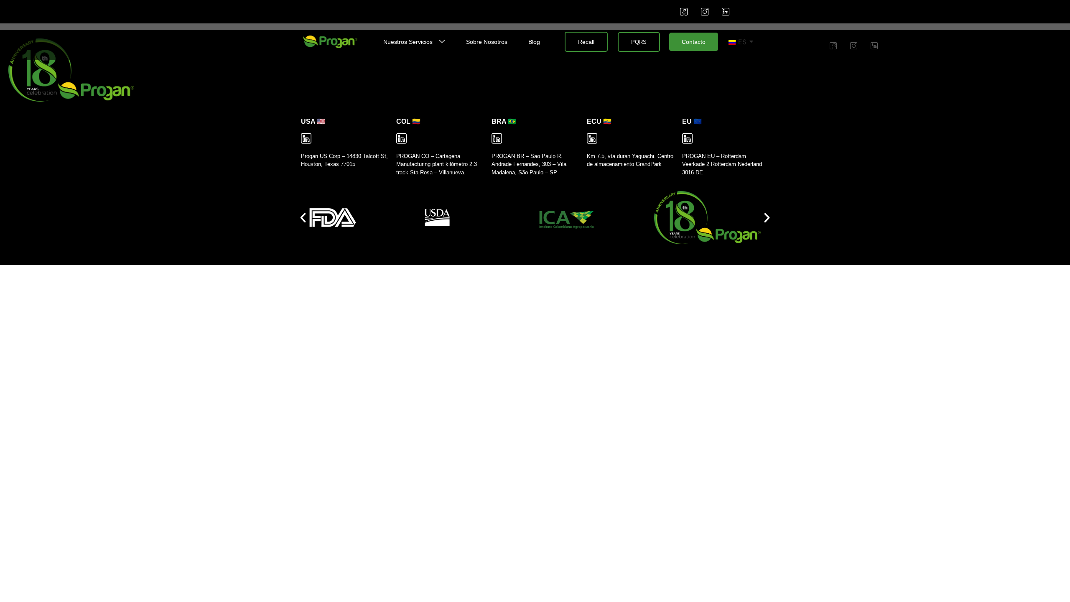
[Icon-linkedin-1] (725, 11)
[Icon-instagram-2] (704, 11)
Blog (534, 41)
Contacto (694, 41)
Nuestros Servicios (408, 41)
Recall (586, 41)
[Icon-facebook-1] (683, 11)
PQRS (639, 42)
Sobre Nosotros (486, 41)
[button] (303, 218)
